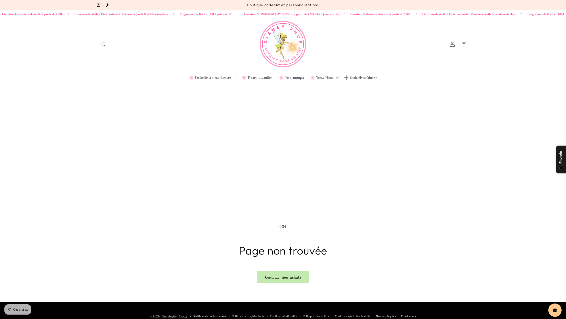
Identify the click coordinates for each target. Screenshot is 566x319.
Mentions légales (386, 316)
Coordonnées (408, 316)
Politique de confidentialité (248, 316)
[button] (103, 44)
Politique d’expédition (316, 316)
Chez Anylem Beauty (174, 316)
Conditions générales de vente (352, 316)
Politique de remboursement (210, 316)
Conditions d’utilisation (284, 316)
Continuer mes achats (283, 277)
